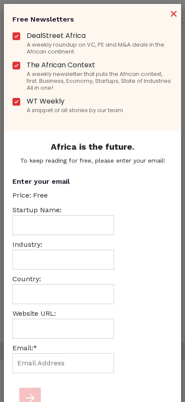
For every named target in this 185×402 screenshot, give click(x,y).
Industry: (27, 244)
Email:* (24, 348)
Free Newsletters (43, 19)
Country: (26, 279)
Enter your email (41, 181)
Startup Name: (37, 210)
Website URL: (34, 313)
